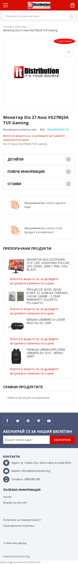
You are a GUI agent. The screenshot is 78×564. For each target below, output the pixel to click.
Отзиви (14, 184)
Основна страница (14, 26)
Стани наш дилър (15, 543)
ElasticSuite (34, 562)
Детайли (15, 159)
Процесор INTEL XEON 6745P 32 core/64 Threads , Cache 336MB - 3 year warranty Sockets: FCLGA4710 (48, 296)
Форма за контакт (15, 502)
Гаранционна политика (18, 526)
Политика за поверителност (22, 520)
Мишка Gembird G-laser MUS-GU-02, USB (46, 321)
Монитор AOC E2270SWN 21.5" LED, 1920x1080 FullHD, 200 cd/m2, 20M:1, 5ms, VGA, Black (48, 264)
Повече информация (26, 172)
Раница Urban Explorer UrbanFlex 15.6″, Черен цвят (46, 353)
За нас (7, 497)
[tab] (39, 159)
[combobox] (39, 16)
